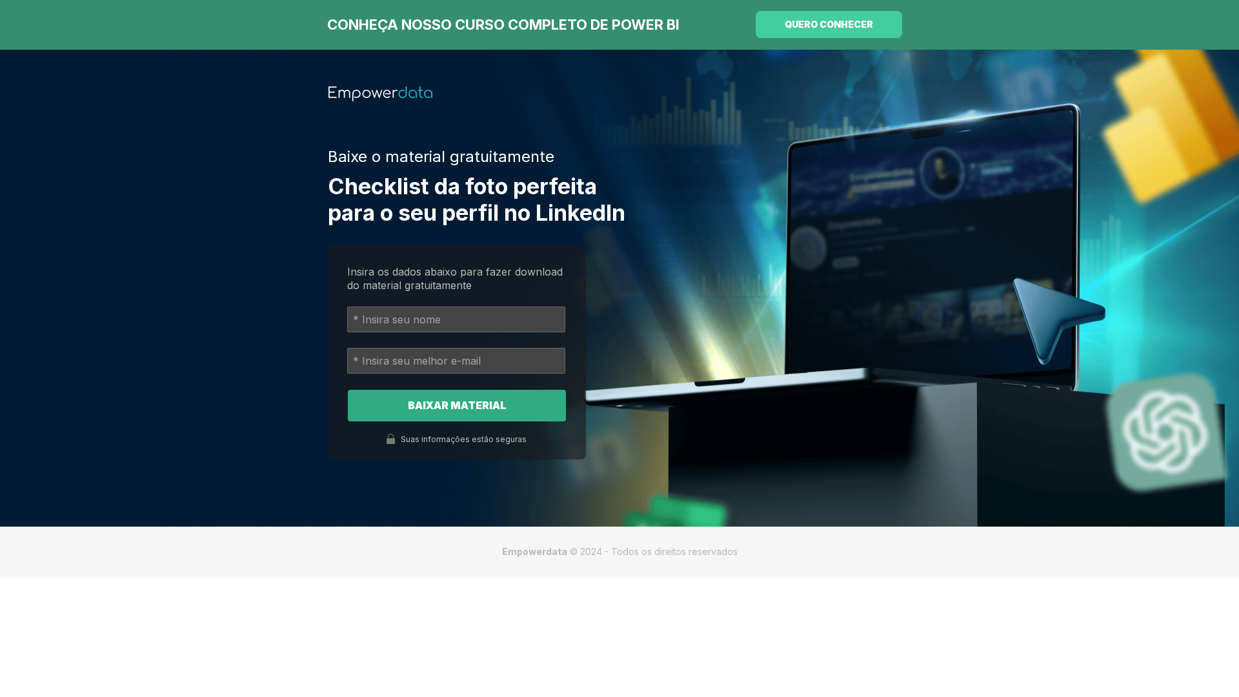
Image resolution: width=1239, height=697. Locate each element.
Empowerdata (534, 551)
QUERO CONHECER (829, 24)
